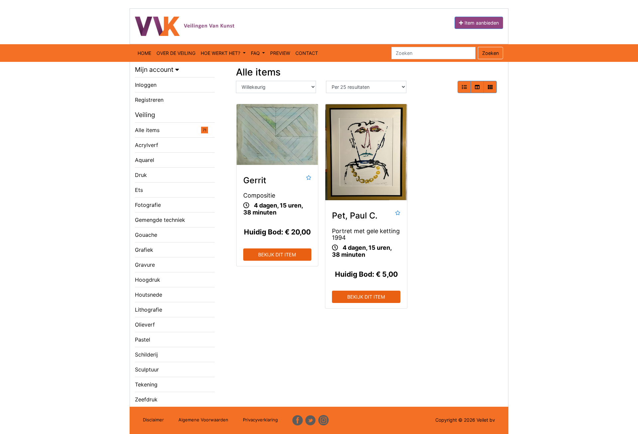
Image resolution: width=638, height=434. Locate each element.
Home (144, 53)
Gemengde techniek (160, 220)
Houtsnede (148, 294)
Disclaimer (153, 419)
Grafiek (144, 249)
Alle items (170, 130)
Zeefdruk (146, 399)
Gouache (146, 234)
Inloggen (146, 84)
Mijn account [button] (155, 69)
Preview (280, 53)
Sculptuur (147, 369)
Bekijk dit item (277, 254)
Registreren (149, 99)
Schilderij (146, 354)
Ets (139, 190)
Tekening (146, 384)
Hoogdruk (147, 279)
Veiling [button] (145, 115)
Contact (306, 53)
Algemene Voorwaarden (203, 419)
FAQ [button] (256, 53)
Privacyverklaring (260, 419)
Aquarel (144, 160)
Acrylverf (146, 145)
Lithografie (148, 309)
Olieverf (145, 324)
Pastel (142, 339)
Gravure (145, 264)
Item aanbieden (481, 23)
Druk (141, 175)
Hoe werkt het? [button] (221, 53)
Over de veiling (176, 53)
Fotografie (148, 205)
